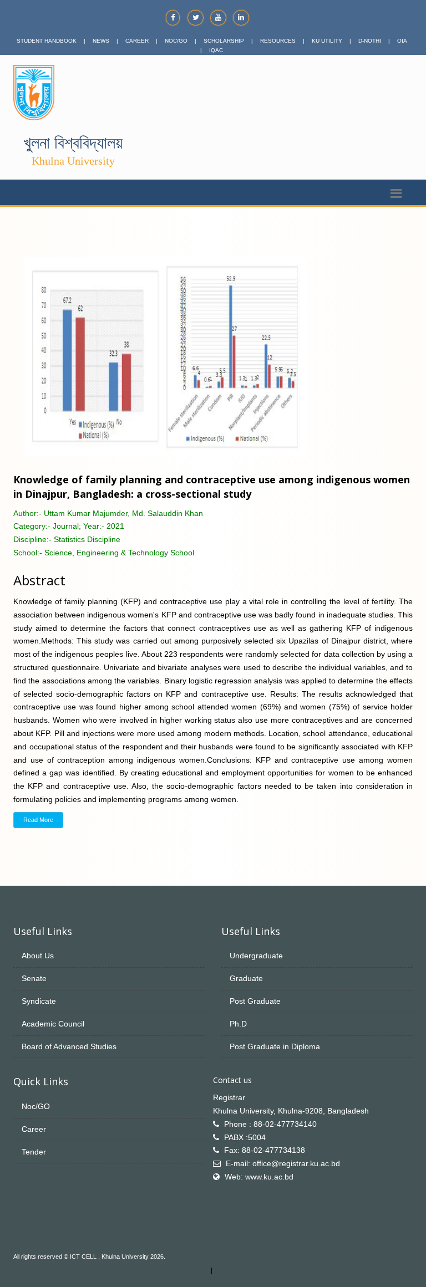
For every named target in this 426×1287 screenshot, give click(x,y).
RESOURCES (278, 41)
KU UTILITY (327, 41)
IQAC (216, 50)
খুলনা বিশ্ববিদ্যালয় (73, 143)
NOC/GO (176, 41)
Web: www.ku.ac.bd (259, 1176)
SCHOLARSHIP (224, 41)
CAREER (137, 41)
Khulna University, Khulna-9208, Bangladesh (291, 1110)
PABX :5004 (245, 1137)
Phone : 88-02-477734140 (270, 1124)
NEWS (101, 41)
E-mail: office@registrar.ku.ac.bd (283, 1163)
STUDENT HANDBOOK (47, 41)
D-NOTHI (369, 41)
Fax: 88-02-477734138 (264, 1150)
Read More (38, 819)
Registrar (229, 1097)
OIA (402, 41)
